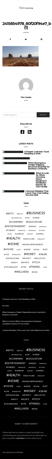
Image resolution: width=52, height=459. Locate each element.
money (31, 254)
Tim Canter (26, 97)
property (27, 258)
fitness (42, 230)
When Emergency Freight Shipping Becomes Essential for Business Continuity (38, 166)
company (17, 221)
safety (15, 262)
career (36, 218)
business (36, 213)
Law (19, 249)
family (33, 226)
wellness (22, 271)
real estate (40, 258)
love (7, 254)
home (14, 244)
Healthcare (29, 239)
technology (11, 267)
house (9, 249)
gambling (20, 234)
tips (24, 267)
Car (28, 218)
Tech (37, 262)
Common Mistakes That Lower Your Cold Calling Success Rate (37, 193)
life (46, 249)
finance (11, 230)
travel (35, 266)
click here (20, 438)
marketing (17, 254)
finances (22, 230)
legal (37, 249)
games (30, 234)
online (43, 254)
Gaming (40, 234)
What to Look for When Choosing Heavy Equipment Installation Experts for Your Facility (42, 180)
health (14, 238)
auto (10, 213)
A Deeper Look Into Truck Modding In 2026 (36, 153)
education (35, 221)
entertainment (16, 226)
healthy (41, 239)
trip (45, 267)
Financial (32, 230)
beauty (20, 214)
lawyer (27, 249)
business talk (17, 218)
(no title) (5, 306)
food (10, 234)
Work (35, 272)
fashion (43, 226)
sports (25, 262)
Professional (13, 258)
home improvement (33, 244)
